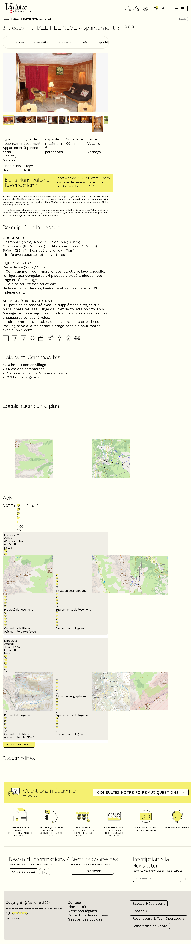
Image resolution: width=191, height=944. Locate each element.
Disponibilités (104, 42)
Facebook (93, 871)
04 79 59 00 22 (23, 871)
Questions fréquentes (50, 790)
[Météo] (137, 8)
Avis (85, 42)
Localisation (66, 42)
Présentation (41, 42)
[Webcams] (130, 8)
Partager (183, 19)
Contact (44, 871)
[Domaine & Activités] (145, 8)
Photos (20, 42)
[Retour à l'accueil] (18, 12)
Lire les (14, 918)
